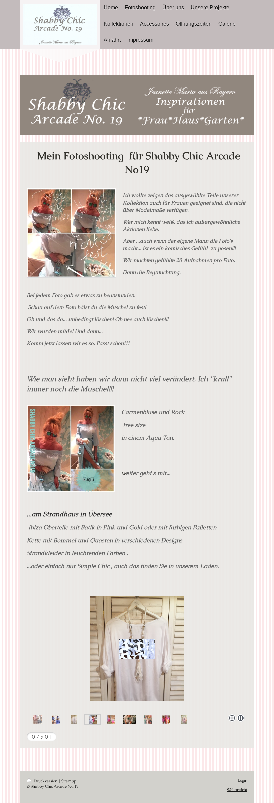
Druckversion (45, 780)
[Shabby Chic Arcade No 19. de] (137, 648)
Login (242, 780)
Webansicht (237, 789)
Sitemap (68, 780)
